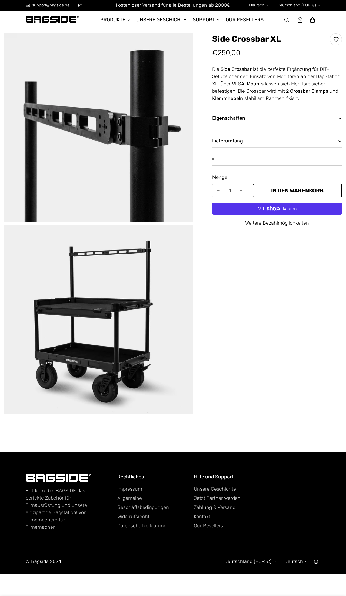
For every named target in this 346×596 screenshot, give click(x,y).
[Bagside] (53, 20)
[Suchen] (287, 20)
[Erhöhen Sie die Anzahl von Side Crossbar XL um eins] (241, 190)
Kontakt (202, 517)
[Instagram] (80, 5)
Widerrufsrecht (133, 517)
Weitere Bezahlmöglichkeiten (277, 223)
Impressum (129, 489)
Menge (219, 177)
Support (204, 20)
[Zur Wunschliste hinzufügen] (336, 39)
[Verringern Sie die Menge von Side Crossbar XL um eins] (218, 190)
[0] (312, 20)
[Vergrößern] (183, 45)
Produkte (112, 20)
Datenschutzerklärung (142, 526)
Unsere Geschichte (161, 20)
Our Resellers (245, 20)
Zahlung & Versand (214, 507)
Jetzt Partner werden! (218, 498)
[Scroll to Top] (335, 566)
